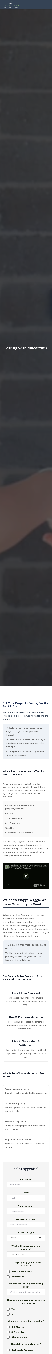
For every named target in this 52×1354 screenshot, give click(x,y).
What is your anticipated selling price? (26, 1285)
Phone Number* (26, 1206)
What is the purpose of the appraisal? (26, 1248)
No (12, 1314)
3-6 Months (17, 1332)
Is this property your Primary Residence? (26, 1264)
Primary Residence (21, 1271)
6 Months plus (19, 1337)
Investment (17, 1276)
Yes (13, 1309)
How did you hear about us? (26, 1344)
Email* (26, 1192)
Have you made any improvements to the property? (26, 1302)
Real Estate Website (22, 1350)
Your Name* (26, 1179)
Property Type (26, 1232)
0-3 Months (17, 1327)
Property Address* (26, 1219)
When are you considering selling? (26, 1321)
